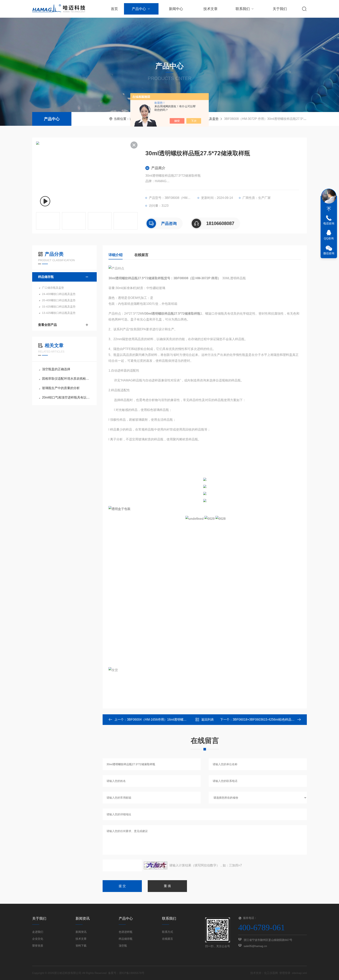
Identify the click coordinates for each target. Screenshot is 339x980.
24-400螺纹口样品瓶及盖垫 (59, 294)
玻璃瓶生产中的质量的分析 (61, 388)
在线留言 (141, 255)
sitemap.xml (299, 972)
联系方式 (167, 931)
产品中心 (139, 9)
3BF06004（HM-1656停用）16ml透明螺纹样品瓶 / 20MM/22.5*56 (173, 719)
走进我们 (37, 931)
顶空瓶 (123, 945)
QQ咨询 (329, 238)
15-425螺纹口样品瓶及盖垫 (59, 306)
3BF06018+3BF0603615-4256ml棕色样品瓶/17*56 (268, 719)
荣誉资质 (37, 945)
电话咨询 (328, 223)
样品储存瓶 (46, 276)
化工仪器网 (271, 972)
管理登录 (284, 972)
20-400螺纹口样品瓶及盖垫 (59, 300)
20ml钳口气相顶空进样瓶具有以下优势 (66, 397)
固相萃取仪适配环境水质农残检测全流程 (66, 378)
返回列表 (207, 719)
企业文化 (37, 938)
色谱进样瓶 (125, 931)
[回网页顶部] (329, 209)
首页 (114, 9)
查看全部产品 (47, 324)
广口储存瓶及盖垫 (53, 287)
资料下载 (81, 945)
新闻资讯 (81, 931)
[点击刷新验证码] (155, 865)
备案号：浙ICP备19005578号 (126, 972)
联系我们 (243, 9)
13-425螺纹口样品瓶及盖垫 (59, 312)
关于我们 (280, 9)
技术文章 (210, 9)
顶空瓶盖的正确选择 (56, 369)
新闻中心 (176, 9)
